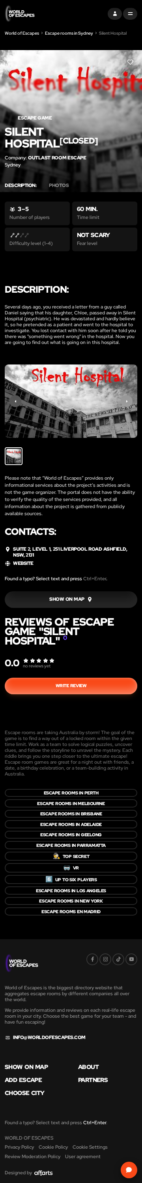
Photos (59, 186)
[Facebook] (92, 959)
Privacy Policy (19, 1147)
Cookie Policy (53, 1147)
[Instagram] (105, 959)
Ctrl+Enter (94, 579)
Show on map (26, 1067)
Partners (93, 1080)
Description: (20, 186)
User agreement (83, 1156)
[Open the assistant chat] (129, 1170)
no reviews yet (36, 666)
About (88, 1067)
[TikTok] (118, 959)
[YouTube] (131, 959)
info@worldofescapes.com (49, 1038)
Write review (71, 685)
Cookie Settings (90, 1147)
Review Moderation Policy (32, 1156)
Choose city (25, 1093)
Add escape (23, 1080)
